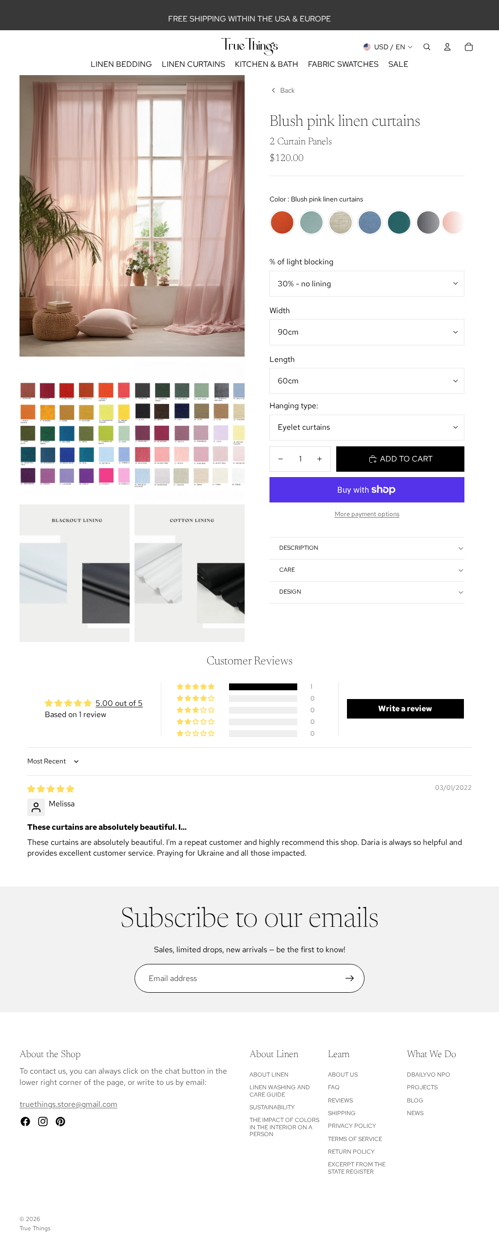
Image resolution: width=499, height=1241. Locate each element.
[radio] (282, 222)
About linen (269, 1075)
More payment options (367, 513)
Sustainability (272, 1107)
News (415, 1113)
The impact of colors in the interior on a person (284, 1127)
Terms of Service (355, 1139)
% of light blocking (301, 262)
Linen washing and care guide (280, 1090)
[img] (50, 789)
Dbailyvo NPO (428, 1075)
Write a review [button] (405, 708)
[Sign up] (350, 978)
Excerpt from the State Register (356, 1168)
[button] (196, 686)
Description (298, 548)
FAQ (334, 1087)
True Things (34, 1228)
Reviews (340, 1100)
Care (287, 570)
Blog (415, 1100)
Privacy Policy (352, 1126)
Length (282, 359)
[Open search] (427, 47)
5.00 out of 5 (119, 703)
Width (279, 310)
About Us (343, 1075)
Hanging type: (293, 405)
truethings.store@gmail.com (68, 1104)
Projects (422, 1087)
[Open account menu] (447, 47)
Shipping (342, 1113)
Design (290, 592)
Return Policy (351, 1152)
